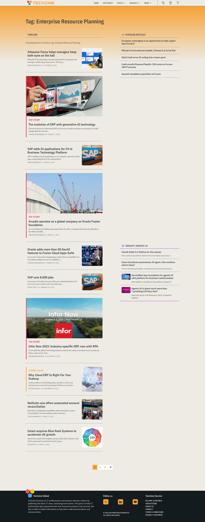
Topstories (108, 3)
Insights (134, 3)
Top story (34, 119)
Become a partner (153, 500)
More (146, 3)
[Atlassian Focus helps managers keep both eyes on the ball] (92, 58)
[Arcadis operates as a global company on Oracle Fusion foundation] (64, 193)
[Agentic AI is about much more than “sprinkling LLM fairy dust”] (126, 293)
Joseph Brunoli (34, 416)
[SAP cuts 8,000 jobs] (92, 282)
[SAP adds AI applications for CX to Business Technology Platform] (92, 155)
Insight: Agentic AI (136, 245)
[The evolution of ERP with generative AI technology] (64, 96)
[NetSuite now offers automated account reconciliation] (92, 409)
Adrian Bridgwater (36, 356)
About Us (149, 506)
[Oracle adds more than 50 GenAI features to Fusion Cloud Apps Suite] (92, 256)
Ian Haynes (32, 444)
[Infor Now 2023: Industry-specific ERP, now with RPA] (64, 318)
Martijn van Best (34, 65)
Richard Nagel (34, 388)
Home (96, 3)
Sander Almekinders (36, 134)
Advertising (151, 503)
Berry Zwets (33, 287)
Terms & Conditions (154, 512)
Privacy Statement (154, 515)
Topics (120, 3)
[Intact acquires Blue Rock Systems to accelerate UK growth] (92, 437)
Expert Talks (35, 370)
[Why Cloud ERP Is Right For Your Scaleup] (92, 379)
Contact (149, 509)
